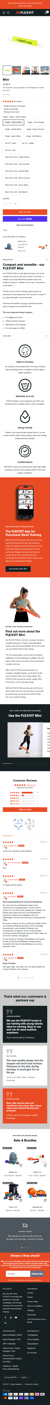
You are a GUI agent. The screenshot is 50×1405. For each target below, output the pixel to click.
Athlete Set (22, 241)
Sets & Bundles (33, 1339)
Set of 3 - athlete (28, 143)
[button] (8, 101)
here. (40, 1280)
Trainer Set (13, 1207)
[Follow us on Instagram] (10, 1317)
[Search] (8, 13)
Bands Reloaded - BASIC (12, 1335)
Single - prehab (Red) (13, 129)
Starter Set (37, 1172)
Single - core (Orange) (35, 122)
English (23, 1377)
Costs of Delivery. (19, 87)
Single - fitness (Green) (35, 129)
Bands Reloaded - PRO (12, 1339)
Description (8, 259)
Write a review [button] (25, 810)
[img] (8, 842)
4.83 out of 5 (31, 785)
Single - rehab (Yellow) (13, 122)
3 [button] (25, 978)
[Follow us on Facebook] (5, 1317)
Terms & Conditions (34, 1306)
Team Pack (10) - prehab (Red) (17, 171)
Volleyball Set (37, 1207)
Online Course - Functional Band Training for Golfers (12, 1358)
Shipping (30, 1310)
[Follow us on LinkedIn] (5, 1322)
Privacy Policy (32, 1302)
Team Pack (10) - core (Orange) (17, 164)
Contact (30, 1293)
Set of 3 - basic (10, 143)
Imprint (30, 1297)
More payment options (25, 225)
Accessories (32, 1353)
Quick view (22, 251)
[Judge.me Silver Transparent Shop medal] (30, 823)
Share (5, 230)
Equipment (31, 1348)
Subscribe (37, 1273)
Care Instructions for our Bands (36, 1320)
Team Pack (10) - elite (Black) (16, 192)
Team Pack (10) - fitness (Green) (17, 178)
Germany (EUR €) (10, 1377)
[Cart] (46, 13)
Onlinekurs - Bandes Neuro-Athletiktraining (11, 1367)
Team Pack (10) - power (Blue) (16, 185)
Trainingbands (32, 1335)
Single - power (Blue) (13, 136)
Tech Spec (7, 336)
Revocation (31, 1315)
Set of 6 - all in (10, 150)
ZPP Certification (9, 1344)
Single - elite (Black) (33, 136)
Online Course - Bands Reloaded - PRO (11, 1349)
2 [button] (22, 978)
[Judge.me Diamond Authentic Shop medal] (18, 823)
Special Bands (32, 1344)
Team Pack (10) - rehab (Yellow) (17, 157)
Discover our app (18, 569)
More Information (25, 6)
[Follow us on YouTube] (15, 1317)
